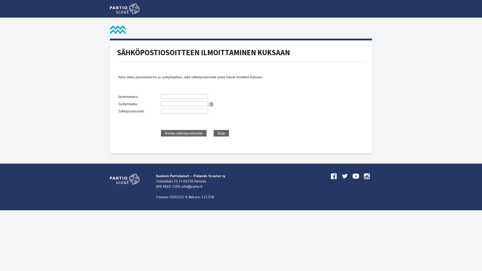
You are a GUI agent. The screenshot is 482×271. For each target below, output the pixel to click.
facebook (334, 180)
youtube (356, 180)
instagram (367, 180)
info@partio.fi (192, 186)
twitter (345, 180)
